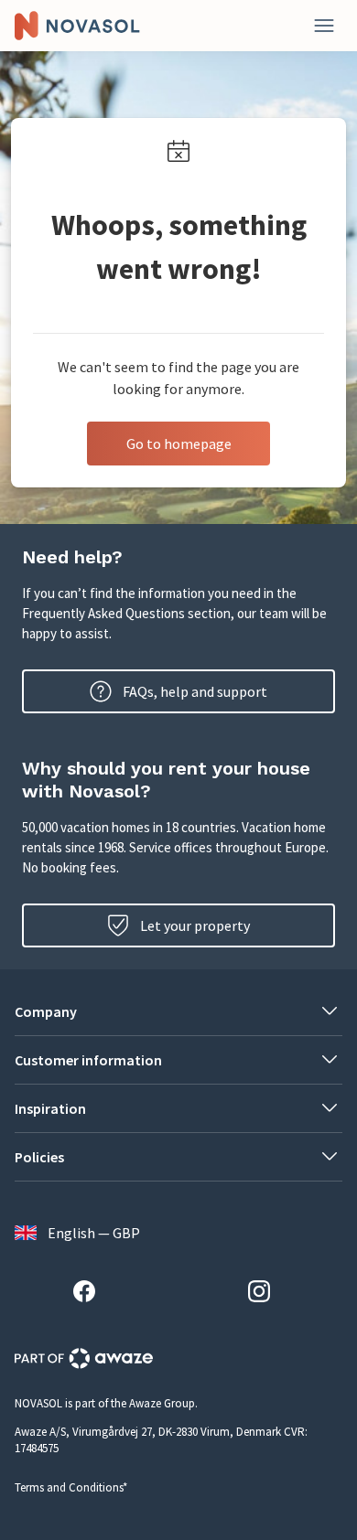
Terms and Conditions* (71, 1487)
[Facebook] (91, 1294)
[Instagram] (266, 1294)
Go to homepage (179, 443)
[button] (178, 1011)
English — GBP (94, 1233)
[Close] (324, 25)
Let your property (195, 925)
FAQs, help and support (195, 691)
